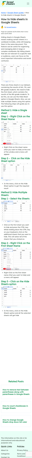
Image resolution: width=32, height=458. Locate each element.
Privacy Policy (22, 450)
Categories (5, 454)
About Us (4, 450)
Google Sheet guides (15, 13)
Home (3, 13)
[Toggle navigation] (28, 3)
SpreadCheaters (11, 27)
